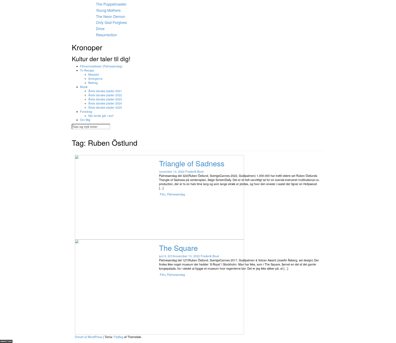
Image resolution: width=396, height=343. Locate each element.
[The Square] (159, 286)
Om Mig (85, 120)
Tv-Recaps (87, 70)
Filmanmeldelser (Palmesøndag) (101, 66)
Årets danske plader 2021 (105, 91)
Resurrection (106, 34)
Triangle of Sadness (191, 163)
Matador (93, 74)
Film (162, 194)
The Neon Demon (110, 16)
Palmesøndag (176, 194)
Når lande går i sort (100, 116)
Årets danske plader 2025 (105, 107)
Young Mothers (108, 10)
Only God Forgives (111, 22)
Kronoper (87, 47)
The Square (178, 247)
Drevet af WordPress (89, 337)
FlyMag (118, 337)
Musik (84, 87)
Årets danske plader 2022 (105, 95)
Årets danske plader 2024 (105, 103)
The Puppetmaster (111, 4)
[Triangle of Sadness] (159, 197)
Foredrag (86, 111)
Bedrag (93, 83)
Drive (100, 28)
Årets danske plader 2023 (105, 99)
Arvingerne (95, 78)
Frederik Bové (194, 171)
